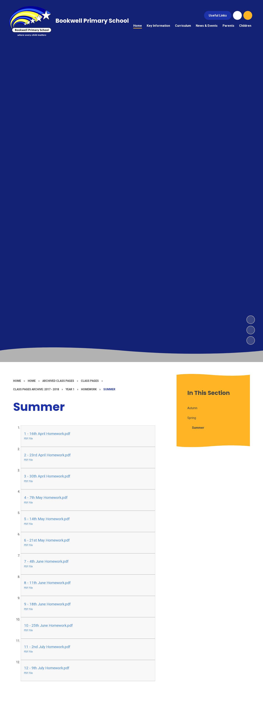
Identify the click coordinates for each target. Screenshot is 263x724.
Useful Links (218, 15)
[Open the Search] (247, 15)
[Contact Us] (237, 15)
